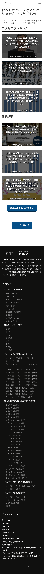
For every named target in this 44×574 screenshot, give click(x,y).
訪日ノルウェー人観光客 (15, 472)
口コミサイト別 (11, 321)
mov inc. (27, 567)
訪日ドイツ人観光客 (13, 453)
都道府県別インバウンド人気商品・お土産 (21, 385)
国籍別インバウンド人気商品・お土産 (20, 388)
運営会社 (5, 523)
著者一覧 (5, 526)
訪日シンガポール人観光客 (15, 420)
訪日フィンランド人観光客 (15, 475)
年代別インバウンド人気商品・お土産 (20, 394)
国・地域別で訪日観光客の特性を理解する (19, 401)
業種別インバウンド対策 (13, 325)
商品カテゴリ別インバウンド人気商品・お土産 (21, 365)
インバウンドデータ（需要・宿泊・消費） (21, 486)
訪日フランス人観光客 (14, 450)
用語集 (8, 506)
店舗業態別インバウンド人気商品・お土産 (21, 378)
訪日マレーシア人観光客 (15, 423)
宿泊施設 (9, 338)
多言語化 (9, 315)
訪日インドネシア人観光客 (15, 426)
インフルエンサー (12, 302)
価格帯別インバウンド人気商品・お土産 (20, 369)
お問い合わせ (7, 544)
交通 (7, 344)
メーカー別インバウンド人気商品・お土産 (21, 372)
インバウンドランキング (15, 489)
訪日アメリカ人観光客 (14, 441)
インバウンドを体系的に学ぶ (14, 493)
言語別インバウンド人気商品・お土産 (20, 391)
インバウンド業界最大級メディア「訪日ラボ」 (19, 553)
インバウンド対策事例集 (13, 289)
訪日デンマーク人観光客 (15, 469)
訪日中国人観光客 (12, 405)
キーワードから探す (13, 361)
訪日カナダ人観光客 (13, 444)
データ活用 (10, 308)
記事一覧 (5, 529)
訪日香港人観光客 (12, 411)
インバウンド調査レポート (15, 497)
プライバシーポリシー (10, 538)
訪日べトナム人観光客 (14, 432)
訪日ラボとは (7, 520)
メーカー (9, 335)
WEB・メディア (12, 296)
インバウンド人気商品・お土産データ (18, 354)
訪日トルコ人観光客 (13, 438)
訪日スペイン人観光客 (14, 462)
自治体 (8, 347)
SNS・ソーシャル (12, 293)
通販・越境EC (11, 305)
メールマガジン (8, 532)
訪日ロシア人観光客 (13, 459)
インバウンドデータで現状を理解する (18, 482)
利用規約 (5, 535)
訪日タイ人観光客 (12, 417)
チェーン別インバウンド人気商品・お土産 (21, 381)
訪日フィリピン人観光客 (15, 429)
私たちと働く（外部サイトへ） (13, 541)
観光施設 (9, 350)
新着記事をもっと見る (20, 207)
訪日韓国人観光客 (12, 414)
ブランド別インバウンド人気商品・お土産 (21, 375)
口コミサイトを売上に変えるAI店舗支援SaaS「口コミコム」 (21, 548)
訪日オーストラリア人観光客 (16, 478)
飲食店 (8, 329)
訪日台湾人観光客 (12, 408)
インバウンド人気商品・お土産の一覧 (20, 358)
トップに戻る (20, 225)
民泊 (7, 341)
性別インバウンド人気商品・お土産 (19, 397)
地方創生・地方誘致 (13, 312)
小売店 (8, 332)
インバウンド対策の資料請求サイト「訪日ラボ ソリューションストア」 (21, 557)
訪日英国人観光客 (12, 447)
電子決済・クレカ (12, 318)
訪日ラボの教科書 (12, 503)
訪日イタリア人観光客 (14, 456)
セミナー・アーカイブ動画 (15, 500)
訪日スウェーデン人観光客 (15, 465)
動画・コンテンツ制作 (14, 299)
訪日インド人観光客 (13, 435)
